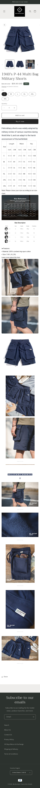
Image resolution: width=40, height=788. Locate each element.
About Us (7, 730)
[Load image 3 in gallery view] (30, 64)
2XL (32, 94)
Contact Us (8, 735)
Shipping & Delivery (11, 749)
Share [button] (6, 677)
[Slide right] (37, 64)
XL (24, 94)
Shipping (4, 86)
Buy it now (20, 121)
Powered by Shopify (26, 784)
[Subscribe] (33, 716)
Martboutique (16, 784)
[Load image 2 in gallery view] (19, 64)
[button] (4, 11)
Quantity (4, 103)
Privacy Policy (9, 739)
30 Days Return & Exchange (14, 744)
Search (6, 725)
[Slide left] (2, 64)
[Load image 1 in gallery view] (9, 64)
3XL (5, 99)
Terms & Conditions (11, 754)
